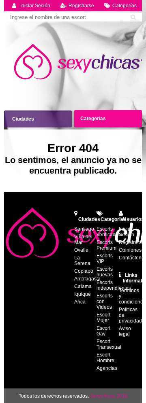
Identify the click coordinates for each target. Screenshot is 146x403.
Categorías (124, 5)
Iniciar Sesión (35, 5)
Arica (80, 302)
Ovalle (81, 250)
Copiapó (83, 271)
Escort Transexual (109, 344)
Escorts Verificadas (109, 232)
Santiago (84, 229)
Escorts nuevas (105, 272)
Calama (83, 286)
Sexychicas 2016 (109, 396)
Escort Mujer (103, 317)
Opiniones (130, 250)
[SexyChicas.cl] (79, 61)
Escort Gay (103, 331)
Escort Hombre (105, 357)
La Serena (82, 260)
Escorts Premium (106, 245)
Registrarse (81, 5)
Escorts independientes (114, 285)
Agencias (107, 368)
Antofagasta (87, 279)
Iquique (82, 294)
